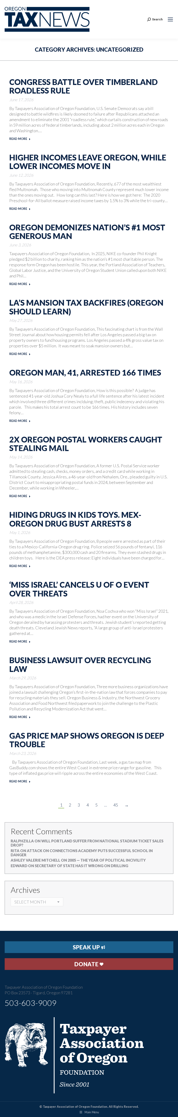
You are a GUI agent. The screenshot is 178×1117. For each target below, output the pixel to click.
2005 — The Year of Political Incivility (107, 860)
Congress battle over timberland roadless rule (83, 86)
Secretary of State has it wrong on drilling (81, 865)
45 (115, 804)
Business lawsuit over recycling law (80, 664)
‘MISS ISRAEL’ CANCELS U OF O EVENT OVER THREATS (79, 589)
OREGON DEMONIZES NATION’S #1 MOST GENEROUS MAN (87, 232)
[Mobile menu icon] (170, 19)
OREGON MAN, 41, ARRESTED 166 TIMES (85, 372)
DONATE (87, 964)
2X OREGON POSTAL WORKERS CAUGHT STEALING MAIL (85, 444)
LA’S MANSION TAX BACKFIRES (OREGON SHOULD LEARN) (86, 307)
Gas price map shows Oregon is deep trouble (86, 740)
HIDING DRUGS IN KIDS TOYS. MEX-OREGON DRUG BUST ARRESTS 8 (75, 519)
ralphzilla (22, 841)
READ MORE (18, 139)
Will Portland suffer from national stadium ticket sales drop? (87, 843)
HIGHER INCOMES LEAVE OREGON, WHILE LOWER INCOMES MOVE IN (87, 162)
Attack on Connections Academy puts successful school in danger (82, 852)
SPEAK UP (87, 947)
